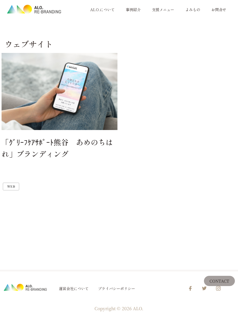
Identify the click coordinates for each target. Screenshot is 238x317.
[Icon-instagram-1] (218, 288)
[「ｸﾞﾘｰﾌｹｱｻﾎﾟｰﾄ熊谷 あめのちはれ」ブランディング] (59, 91)
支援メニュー (163, 9)
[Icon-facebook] (190, 288)
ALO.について (102, 9)
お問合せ (218, 9)
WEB (11, 186)
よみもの (192, 9)
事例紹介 (133, 9)
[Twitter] (204, 288)
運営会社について (74, 288)
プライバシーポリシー (116, 288)
